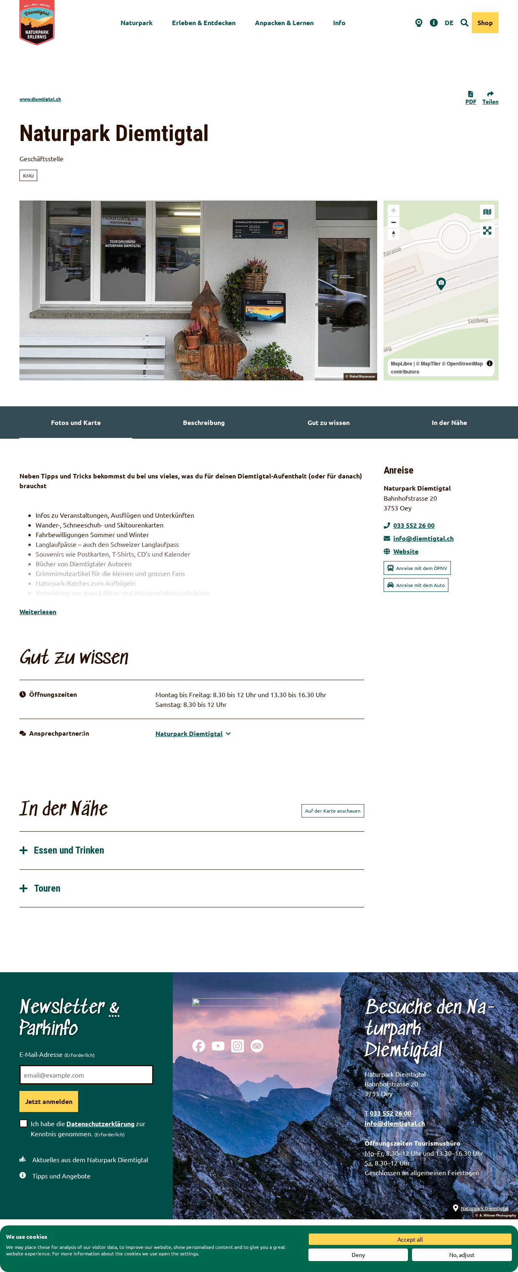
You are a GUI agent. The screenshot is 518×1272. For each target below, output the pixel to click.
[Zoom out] (393, 222)
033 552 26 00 (390, 1113)
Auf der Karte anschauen (333, 810)
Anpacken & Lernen (284, 22)
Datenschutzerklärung (100, 1123)
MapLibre (401, 363)
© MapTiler (428, 363)
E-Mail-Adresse (57, 1054)
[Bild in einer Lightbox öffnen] (234, 1012)
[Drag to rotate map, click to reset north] (393, 234)
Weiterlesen (37, 611)
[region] (441, 290)
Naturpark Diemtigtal (484, 1208)
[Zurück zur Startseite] (37, 22)
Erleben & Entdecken (204, 22)
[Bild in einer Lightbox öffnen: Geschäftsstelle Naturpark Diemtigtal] (198, 290)
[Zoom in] (393, 210)
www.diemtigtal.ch (40, 99)
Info (339, 22)
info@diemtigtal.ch (395, 1123)
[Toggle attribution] (490, 363)
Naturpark (137, 22)
